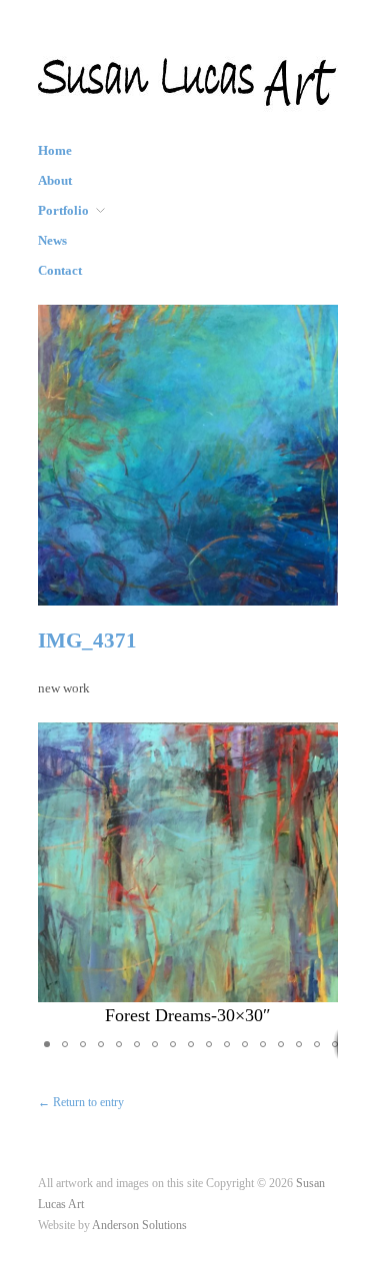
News (52, 241)
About (55, 181)
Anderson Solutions (139, 1225)
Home (55, 151)
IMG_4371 (87, 640)
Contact (60, 271)
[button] (320, 875)
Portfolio (63, 211)
